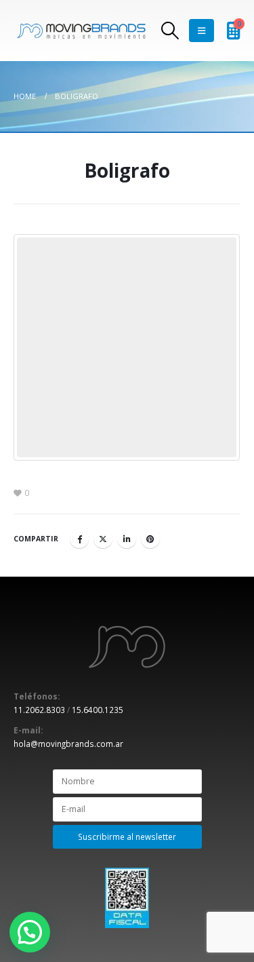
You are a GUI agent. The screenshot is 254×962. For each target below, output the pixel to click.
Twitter (102, 538)
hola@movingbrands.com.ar (68, 743)
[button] (29, 932)
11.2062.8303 (39, 709)
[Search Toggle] (169, 30)
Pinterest (150, 538)
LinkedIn (126, 538)
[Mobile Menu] (201, 30)
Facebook (79, 538)
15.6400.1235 (97, 709)
